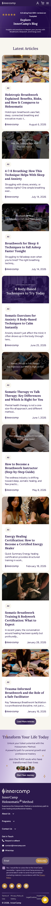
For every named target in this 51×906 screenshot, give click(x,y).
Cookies (33, 897)
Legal (28, 897)
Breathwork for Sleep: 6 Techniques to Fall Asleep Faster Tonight (23, 247)
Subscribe (42, 861)
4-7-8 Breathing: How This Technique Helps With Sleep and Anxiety (24, 175)
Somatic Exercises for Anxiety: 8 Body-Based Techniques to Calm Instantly (21, 321)
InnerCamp (15, 903)
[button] (42, 3)
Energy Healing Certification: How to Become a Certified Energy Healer (24, 542)
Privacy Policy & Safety (17, 897)
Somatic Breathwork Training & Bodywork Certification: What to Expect (20, 618)
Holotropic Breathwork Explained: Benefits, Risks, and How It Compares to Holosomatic (23, 100)
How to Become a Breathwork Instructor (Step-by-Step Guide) (21, 468)
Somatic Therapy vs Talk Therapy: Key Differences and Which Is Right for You (24, 395)
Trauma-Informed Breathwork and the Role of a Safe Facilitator (24, 693)
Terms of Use (5, 897)
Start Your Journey (25, 775)
